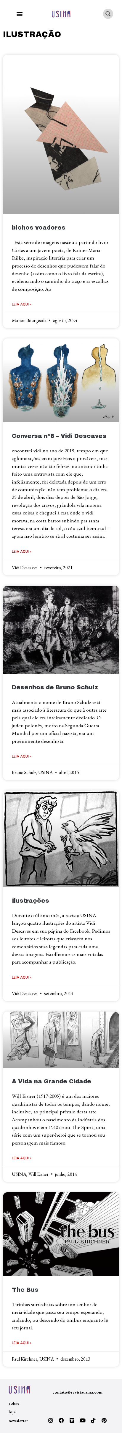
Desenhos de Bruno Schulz (55, 687)
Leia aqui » (21, 304)
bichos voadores (38, 228)
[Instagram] (50, 1420)
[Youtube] (82, 1420)
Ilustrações (30, 901)
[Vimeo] (72, 1420)
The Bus (25, 1290)
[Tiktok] (93, 1420)
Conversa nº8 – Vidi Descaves (59, 436)
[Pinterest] (104, 1420)
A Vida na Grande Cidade (51, 1081)
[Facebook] (61, 1420)
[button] (19, 14)
